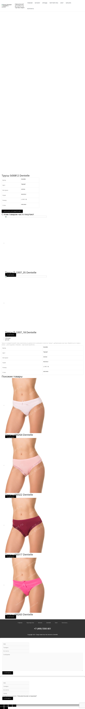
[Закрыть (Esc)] (2, 706)
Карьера (68, 3)
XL (26, 199)
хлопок (23, 189)
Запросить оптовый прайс (12, 211)
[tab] (44, 338)
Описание (8, 338)
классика (23, 204)
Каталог (37, 3)
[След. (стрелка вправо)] (6, 708)
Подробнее (10, 275)
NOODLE (23, 194)
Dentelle (23, 179)
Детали (7, 340)
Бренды (44, 3)
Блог (62, 3)
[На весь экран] (10, 706)
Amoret (40, 622)
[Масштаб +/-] (14, 706)
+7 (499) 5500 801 (42, 628)
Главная (29, 3)
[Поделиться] (6, 706)
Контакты (30, 8)
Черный (23, 184)
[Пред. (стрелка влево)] (2, 708)
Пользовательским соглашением (26, 696)
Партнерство (54, 3)
